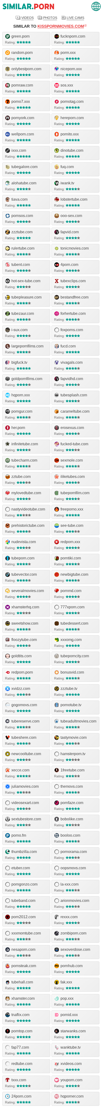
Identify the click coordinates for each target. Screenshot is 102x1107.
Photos (50, 18)
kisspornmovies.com (60, 26)
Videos (27, 18)
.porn (28, 6)
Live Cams (75, 18)
